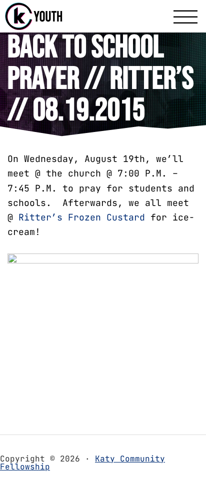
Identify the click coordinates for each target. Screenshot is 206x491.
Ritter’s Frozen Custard (81, 217)
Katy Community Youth (50, 16)
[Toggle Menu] (186, 17)
